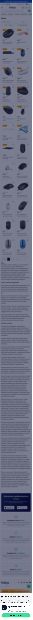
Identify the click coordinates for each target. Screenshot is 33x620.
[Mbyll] (30, 605)
